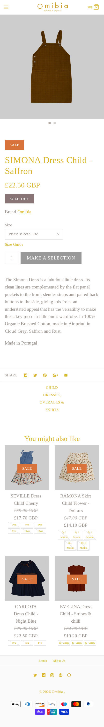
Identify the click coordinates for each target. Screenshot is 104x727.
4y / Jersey (77, 642)
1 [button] (49, 123)
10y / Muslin (83, 545)
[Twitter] (35, 675)
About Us (59, 660)
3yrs (14, 524)
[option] (52, 67)
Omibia (24, 211)
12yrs (40, 531)
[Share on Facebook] (25, 375)
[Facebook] (43, 675)
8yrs (14, 531)
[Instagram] (52, 675)
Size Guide (14, 244)
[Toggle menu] (6, 7)
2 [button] (54, 123)
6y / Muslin (89, 534)
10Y (14, 642)
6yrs (40, 524)
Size (8, 225)
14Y (40, 642)
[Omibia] (52, 7)
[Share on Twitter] (35, 375)
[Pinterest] (60, 675)
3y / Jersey (64, 642)
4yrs (27, 524)
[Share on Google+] (55, 375)
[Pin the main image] (45, 375)
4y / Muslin (76, 534)
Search (42, 660)
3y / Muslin (63, 534)
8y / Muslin (70, 545)
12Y (27, 642)
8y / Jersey (90, 642)
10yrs (27, 531)
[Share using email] (66, 375)
